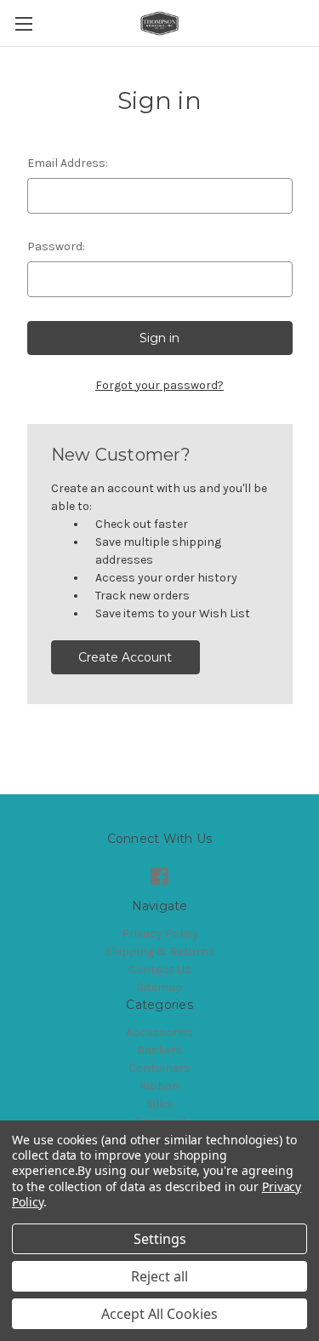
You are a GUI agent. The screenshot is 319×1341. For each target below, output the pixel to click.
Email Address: (67, 163)
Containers (159, 1068)
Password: (56, 246)
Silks (159, 1104)
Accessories (159, 1032)
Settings (160, 1238)
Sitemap (160, 987)
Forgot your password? (159, 385)
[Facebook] (159, 876)
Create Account (125, 657)
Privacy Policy (160, 933)
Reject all (159, 1276)
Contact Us (159, 969)
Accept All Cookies (159, 1313)
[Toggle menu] (23, 23)
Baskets (160, 1050)
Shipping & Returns (160, 951)
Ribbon (159, 1086)
